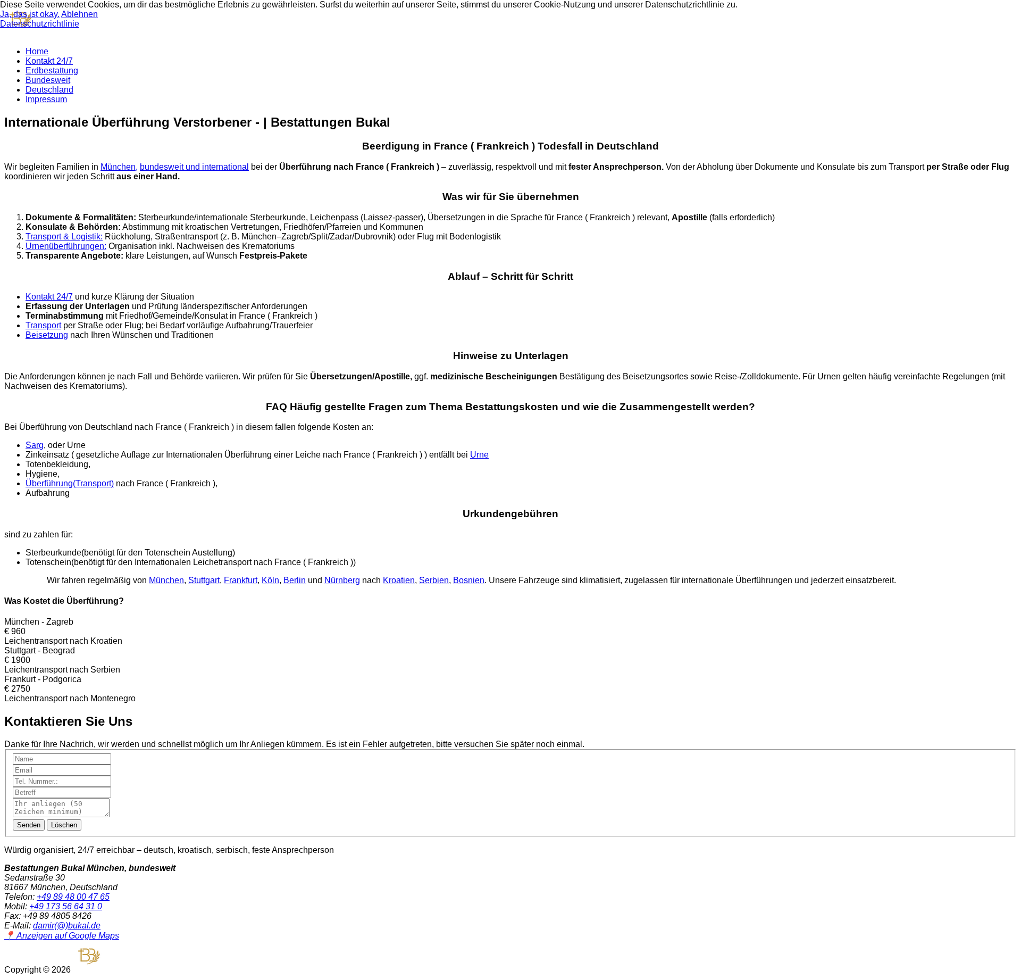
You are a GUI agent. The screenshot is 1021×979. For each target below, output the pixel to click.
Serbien (434, 580)
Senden (28, 825)
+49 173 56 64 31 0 (65, 906)
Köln (270, 580)
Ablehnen (79, 14)
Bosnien (468, 580)
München (166, 580)
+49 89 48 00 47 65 (73, 896)
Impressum (46, 99)
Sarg (35, 445)
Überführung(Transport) (70, 483)
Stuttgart (204, 580)
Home (37, 51)
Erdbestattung (52, 70)
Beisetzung (47, 334)
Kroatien (399, 580)
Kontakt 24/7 (49, 60)
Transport (43, 325)
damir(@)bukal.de (67, 925)
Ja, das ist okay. (30, 14)
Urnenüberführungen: (66, 246)
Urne (479, 454)
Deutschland (49, 89)
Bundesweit (48, 80)
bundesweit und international (194, 166)
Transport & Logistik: (64, 236)
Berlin (294, 580)
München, (119, 166)
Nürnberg (342, 580)
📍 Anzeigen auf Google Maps (61, 935)
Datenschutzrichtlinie (39, 23)
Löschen (64, 825)
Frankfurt (240, 580)
